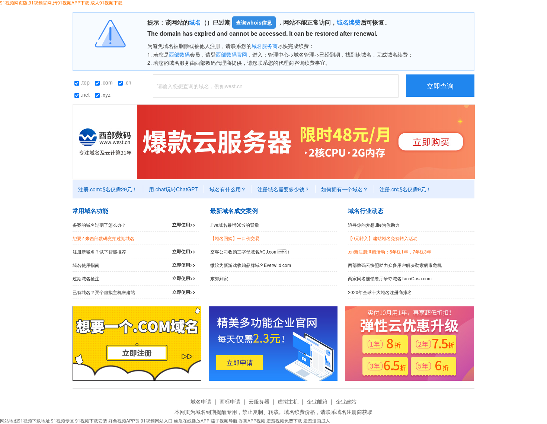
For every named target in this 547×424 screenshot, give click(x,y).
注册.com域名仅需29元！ (107, 189)
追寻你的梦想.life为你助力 (374, 224)
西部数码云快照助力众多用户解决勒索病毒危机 (395, 265)
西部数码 (179, 54)
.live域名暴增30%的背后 (234, 224)
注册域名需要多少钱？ (283, 189)
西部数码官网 (231, 54)
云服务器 (259, 401)
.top (84, 82)
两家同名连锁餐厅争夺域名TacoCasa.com (390, 278)
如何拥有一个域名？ (344, 189)
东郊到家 (219, 278)
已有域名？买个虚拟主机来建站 (134, 291)
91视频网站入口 (157, 420)
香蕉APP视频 (252, 420)
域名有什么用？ (227, 189)
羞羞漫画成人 (316, 420)
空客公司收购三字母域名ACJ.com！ (250, 251)
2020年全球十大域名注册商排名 (380, 292)
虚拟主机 (288, 401)
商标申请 (230, 401)
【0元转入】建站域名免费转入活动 (383, 238)
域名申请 (201, 401)
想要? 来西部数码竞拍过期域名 (103, 238)
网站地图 (9, 420)
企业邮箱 (317, 401)
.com (106, 82)
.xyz (105, 94)
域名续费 (349, 22)
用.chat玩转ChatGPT (173, 189)
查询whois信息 (254, 22)
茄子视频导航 (224, 420)
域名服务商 (265, 46)
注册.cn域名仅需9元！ (405, 189)
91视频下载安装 (91, 420)
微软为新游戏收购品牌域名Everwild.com (250, 265)
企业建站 (346, 401)
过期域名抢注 (134, 278)
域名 (195, 22)
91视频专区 (62, 420)
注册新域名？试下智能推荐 (134, 251)
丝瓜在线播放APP (191, 420)
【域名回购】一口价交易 (234, 238)
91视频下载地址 (34, 420)
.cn (127, 82)
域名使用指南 (134, 264)
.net (84, 94)
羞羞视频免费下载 (284, 420)
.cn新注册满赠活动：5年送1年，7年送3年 (389, 251)
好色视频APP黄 (124, 420)
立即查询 (440, 85)
